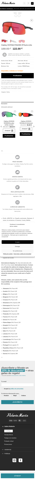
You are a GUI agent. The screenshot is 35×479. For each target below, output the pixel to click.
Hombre (6, 395)
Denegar (17, 246)
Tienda (15, 13)
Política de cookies (8, 253)
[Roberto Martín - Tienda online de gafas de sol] (8, 3)
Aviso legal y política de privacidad (22, 253)
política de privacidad (16, 388)
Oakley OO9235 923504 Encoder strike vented (9, 123)
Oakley (19, 13)
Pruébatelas (17, 75)
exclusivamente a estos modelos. (18, 375)
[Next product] (16, 15)
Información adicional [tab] (6, 107)
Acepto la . (14, 388)
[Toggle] (2, 426)
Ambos (23, 395)
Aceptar (17, 242)
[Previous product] (19, 15)
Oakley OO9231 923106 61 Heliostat (26, 122)
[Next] (31, 28)
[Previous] (3, 28)
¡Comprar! (17, 475)
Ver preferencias (17, 250)
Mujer (15, 395)
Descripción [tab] (4, 103)
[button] (24, 3)
